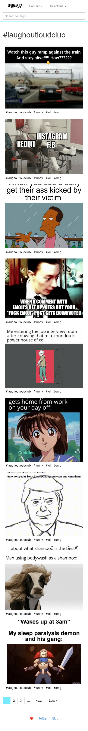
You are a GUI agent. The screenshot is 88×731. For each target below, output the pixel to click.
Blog (55, 718)
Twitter (43, 718)
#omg (57, 112)
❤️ (32, 718)
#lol (48, 112)
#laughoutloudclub (18, 112)
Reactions (57, 6)
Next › (39, 700)
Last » (53, 700)
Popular (35, 6)
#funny (38, 112)
